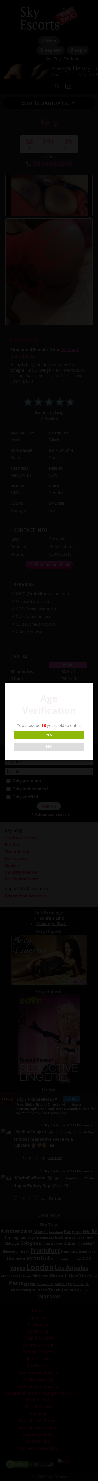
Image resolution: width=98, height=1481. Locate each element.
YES (49, 735)
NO (49, 746)
